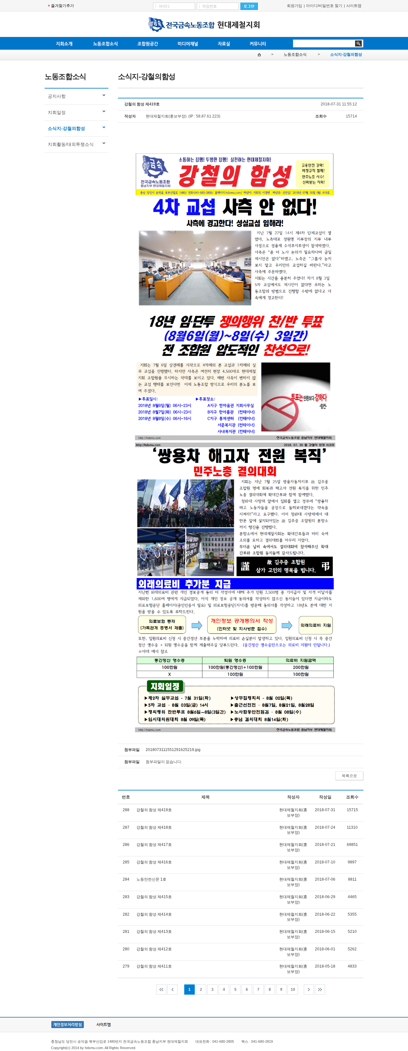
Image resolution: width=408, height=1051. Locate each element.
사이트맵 (353, 6)
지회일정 (57, 112)
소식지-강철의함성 (346, 54)
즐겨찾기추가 (62, 6)
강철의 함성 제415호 (154, 897)
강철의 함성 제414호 (154, 914)
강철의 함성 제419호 (154, 810)
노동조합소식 (296, 54)
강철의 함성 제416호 (154, 862)
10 (293, 989)
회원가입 (294, 6)
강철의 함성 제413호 (154, 931)
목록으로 (349, 776)
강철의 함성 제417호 (154, 844)
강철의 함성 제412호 (154, 949)
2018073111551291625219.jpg (173, 749)
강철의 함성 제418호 (154, 827)
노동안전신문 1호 (151, 879)
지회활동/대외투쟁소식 (71, 144)
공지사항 (57, 96)
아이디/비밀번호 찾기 (324, 6)
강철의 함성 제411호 (154, 966)
